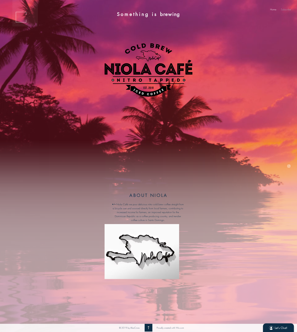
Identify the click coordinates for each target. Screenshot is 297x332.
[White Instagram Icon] (289, 166)
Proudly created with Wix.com (170, 327)
